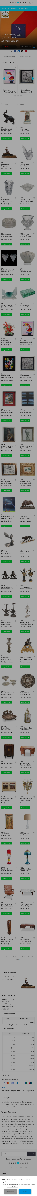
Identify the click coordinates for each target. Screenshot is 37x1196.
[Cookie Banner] (18, 1186)
